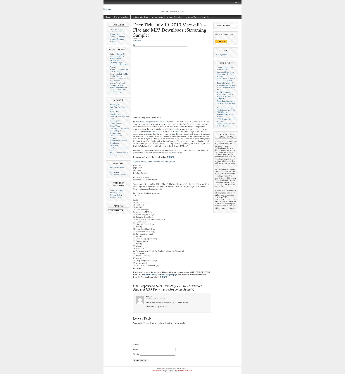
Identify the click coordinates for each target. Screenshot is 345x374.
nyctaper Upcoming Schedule (197, 17)
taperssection (114, 172)
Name (136, 345)
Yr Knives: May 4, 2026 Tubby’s (119, 70)
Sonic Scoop (114, 143)
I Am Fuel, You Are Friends (119, 128)
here (158, 117)
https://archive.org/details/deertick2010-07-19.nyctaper (154, 161)
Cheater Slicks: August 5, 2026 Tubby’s (226, 68)
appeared (151, 122)
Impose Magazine (116, 131)
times (162, 122)
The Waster (114, 145)
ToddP (112, 150)
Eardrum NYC (115, 121)
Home (108, 17)
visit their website (149, 275)
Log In (236, 2)
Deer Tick (144, 122)
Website (136, 354)
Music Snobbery (116, 136)
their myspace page (169, 275)
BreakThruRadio (116, 114)
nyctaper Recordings (174, 17)
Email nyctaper (221, 55)
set (150, 136)
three (157, 122)
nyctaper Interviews (140, 17)
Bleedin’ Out (114, 112)
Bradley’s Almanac (116, 190)
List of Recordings (121, 17)
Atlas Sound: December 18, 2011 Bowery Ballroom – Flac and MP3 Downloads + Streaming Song (118, 87)
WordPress (176, 372)
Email (136, 349)
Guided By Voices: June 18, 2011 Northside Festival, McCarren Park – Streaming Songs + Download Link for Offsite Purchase (119, 60)
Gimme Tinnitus (116, 124)
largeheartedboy (116, 133)
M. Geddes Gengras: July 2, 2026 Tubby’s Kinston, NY (226, 87)
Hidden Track (115, 126)
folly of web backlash (153, 132)
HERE (170, 157)
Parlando (113, 138)
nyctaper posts (157, 17)
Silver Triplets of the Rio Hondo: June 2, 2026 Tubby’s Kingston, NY (226, 81)
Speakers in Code (116, 197)
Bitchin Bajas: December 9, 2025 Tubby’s (226, 125)
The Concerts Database (118, 175)
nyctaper (138, 40)
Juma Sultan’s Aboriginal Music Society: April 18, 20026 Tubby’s (226, 110)
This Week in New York (118, 148)
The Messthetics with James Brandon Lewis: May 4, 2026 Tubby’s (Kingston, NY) (225, 95)
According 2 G (115, 105)
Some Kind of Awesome (118, 141)
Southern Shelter (116, 195)
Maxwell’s (177, 132)
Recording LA (115, 193)
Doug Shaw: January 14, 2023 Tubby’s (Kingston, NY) (226, 103)
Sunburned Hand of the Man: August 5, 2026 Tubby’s (225, 74)
